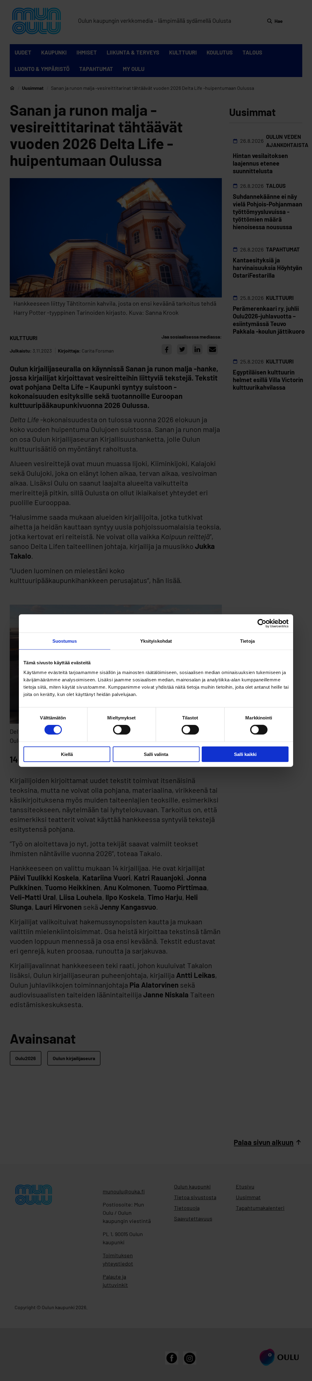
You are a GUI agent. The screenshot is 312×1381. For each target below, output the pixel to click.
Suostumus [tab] (64, 641)
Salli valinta (156, 754)
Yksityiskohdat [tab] (156, 641)
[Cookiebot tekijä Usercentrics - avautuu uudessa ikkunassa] (262, 623)
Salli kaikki (245, 754)
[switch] (121, 730)
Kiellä (67, 754)
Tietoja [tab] (247, 641)
